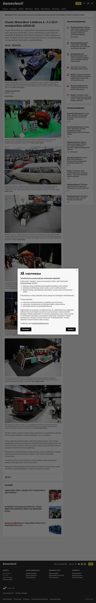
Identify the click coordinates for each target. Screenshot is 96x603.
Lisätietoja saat (34, 323)
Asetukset (25, 329)
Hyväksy (71, 329)
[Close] (77, 270)
